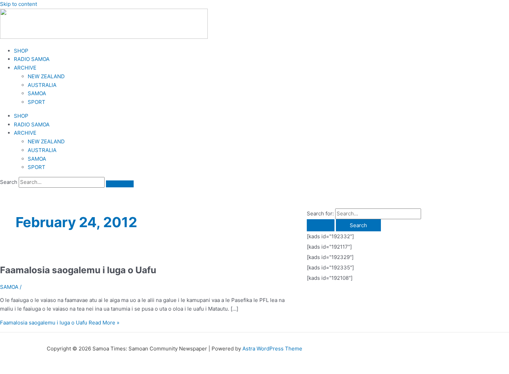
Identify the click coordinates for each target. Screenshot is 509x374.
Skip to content (18, 4)
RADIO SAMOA (32, 59)
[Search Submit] (320, 225)
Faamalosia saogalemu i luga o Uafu (78, 270)
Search (8, 182)
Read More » (59, 322)
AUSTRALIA (42, 85)
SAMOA (37, 93)
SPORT (36, 102)
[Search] (120, 183)
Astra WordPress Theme (272, 348)
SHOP (21, 50)
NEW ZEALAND (46, 76)
